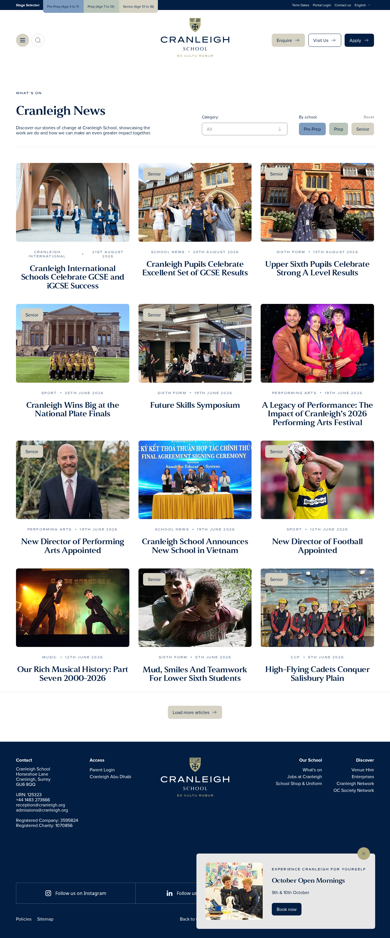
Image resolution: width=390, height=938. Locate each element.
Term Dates (300, 5)
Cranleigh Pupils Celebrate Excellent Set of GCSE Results (195, 268)
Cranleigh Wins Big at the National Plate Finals (72, 409)
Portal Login (322, 5)
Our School (310, 760)
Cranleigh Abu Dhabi (110, 776)
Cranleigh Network (355, 783)
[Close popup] (363, 853)
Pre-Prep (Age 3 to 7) (63, 6)
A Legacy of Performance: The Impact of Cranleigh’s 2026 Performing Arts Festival (317, 414)
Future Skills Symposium (195, 405)
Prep (338, 129)
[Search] (38, 40)
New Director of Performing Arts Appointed (72, 545)
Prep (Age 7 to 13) (101, 6)
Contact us (343, 5)
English (360, 5)
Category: (210, 117)
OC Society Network (353, 790)
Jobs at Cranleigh (304, 776)
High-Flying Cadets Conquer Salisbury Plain (317, 673)
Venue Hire (362, 769)
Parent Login (102, 769)
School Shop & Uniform (299, 783)
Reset (369, 117)
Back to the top (195, 918)
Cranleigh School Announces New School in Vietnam (195, 545)
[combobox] (364, 5)
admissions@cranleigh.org (42, 810)
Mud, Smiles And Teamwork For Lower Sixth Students (195, 674)
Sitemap (45, 919)
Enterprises (363, 776)
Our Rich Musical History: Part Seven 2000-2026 (72, 673)
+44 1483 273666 (33, 799)
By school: (308, 117)
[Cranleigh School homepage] (195, 777)
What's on (29, 92)
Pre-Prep (312, 129)
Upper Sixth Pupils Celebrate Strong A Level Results (317, 268)
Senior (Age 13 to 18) (138, 6)
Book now (287, 909)
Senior (362, 129)
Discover (365, 760)
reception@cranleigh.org (40, 805)
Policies (23, 919)
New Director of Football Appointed (317, 545)
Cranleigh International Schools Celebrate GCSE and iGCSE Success (72, 277)
